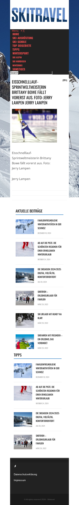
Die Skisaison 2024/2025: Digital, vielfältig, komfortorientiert (49, 273)
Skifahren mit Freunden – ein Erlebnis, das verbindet (50, 339)
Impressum (20, 480)
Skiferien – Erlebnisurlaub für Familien (47, 295)
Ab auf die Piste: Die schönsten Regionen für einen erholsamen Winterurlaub (50, 248)
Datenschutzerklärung (25, 474)
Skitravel (51, 499)
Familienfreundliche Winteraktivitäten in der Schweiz (49, 224)
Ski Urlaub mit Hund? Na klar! (50, 316)
